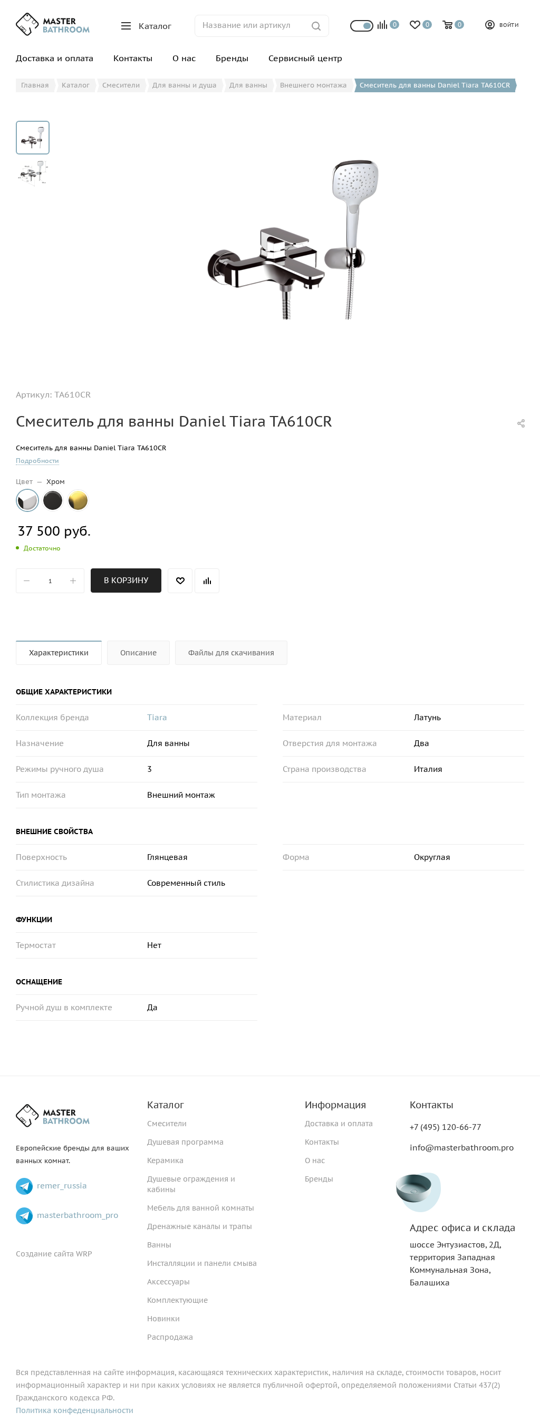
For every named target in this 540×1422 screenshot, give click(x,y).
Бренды (319, 1179)
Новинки (163, 1318)
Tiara (157, 717)
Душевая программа (185, 1142)
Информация (335, 1105)
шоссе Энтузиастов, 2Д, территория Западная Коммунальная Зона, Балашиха (462, 1255)
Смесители (167, 1123)
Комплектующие (177, 1300)
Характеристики (59, 652)
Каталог (165, 1105)
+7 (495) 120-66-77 (445, 1127)
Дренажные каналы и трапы (199, 1226)
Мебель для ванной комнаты (200, 1208)
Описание (138, 652)
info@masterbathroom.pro (462, 1148)
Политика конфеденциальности (74, 1410)
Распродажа (170, 1337)
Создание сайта (45, 1254)
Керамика (165, 1160)
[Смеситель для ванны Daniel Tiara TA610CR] (293, 239)
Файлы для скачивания (231, 652)
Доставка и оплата (339, 1123)
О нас (315, 1160)
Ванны (159, 1245)
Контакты (322, 1142)
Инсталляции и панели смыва (202, 1263)
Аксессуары (168, 1281)
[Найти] (316, 26)
